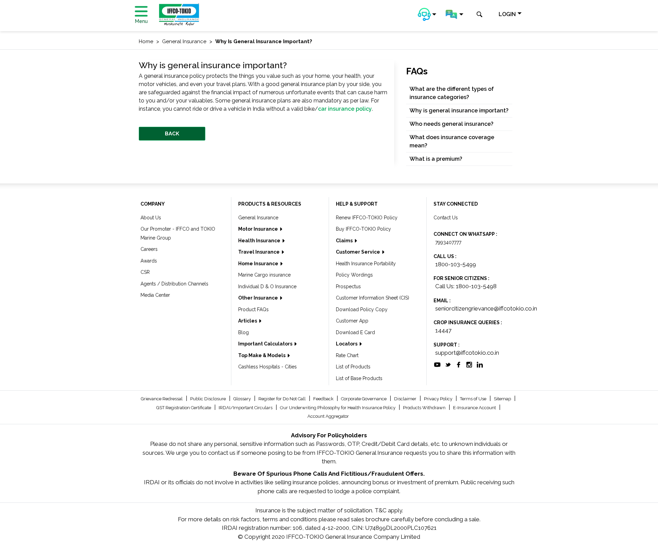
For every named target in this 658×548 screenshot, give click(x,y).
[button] (427, 14)
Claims (345, 240)
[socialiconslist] (437, 364)
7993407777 (448, 242)
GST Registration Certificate (184, 407)
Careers (149, 249)
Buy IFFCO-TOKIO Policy (363, 229)
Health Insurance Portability (366, 263)
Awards (149, 261)
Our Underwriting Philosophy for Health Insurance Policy (338, 407)
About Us (151, 217)
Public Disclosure (208, 398)
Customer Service (358, 252)
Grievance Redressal (162, 398)
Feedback (323, 398)
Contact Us (446, 217)
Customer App (352, 321)
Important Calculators (265, 343)
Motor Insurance (258, 229)
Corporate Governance (364, 398)
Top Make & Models (262, 355)
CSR (145, 272)
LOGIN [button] (507, 14)
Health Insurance (259, 240)
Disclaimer (405, 398)
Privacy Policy (438, 398)
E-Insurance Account (475, 407)
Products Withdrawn (425, 407)
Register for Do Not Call (282, 398)
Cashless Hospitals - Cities (267, 366)
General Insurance (258, 217)
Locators (347, 343)
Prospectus (348, 286)
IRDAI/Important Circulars (246, 407)
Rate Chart (347, 355)
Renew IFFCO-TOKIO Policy (367, 217)
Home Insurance (258, 263)
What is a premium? (436, 159)
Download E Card (355, 332)
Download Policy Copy (362, 309)
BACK (172, 134)
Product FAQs (253, 309)
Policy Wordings (354, 275)
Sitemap (503, 398)
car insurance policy (345, 109)
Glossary (242, 398)
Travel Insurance (259, 252)
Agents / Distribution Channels (174, 284)
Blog (243, 332)
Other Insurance (258, 298)
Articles (248, 321)
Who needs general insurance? (452, 124)
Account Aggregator (328, 416)
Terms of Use (473, 398)
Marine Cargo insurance (264, 275)
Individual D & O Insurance (267, 286)
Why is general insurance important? (459, 110)
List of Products (353, 366)
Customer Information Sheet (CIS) (372, 298)
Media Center (155, 295)
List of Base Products (359, 378)
